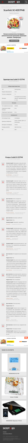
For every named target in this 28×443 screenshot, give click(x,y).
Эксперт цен (14, 2)
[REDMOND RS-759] (14, 362)
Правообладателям (9, 439)
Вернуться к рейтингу (14, 41)
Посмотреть (10, 48)
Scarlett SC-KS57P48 (11, 45)
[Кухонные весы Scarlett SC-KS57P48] (3, 48)
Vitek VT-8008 (14, 397)
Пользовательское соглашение (8, 437)
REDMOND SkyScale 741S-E (14, 421)
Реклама (4, 431)
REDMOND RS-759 (14, 373)
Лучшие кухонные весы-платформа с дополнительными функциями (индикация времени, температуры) (14, 36)
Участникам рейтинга (7, 433)
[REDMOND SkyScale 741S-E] (14, 410)
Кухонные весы (10, 51)
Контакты (16, 436)
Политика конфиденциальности (10, 438)
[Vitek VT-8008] (14, 386)
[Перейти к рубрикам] (2, 2)
